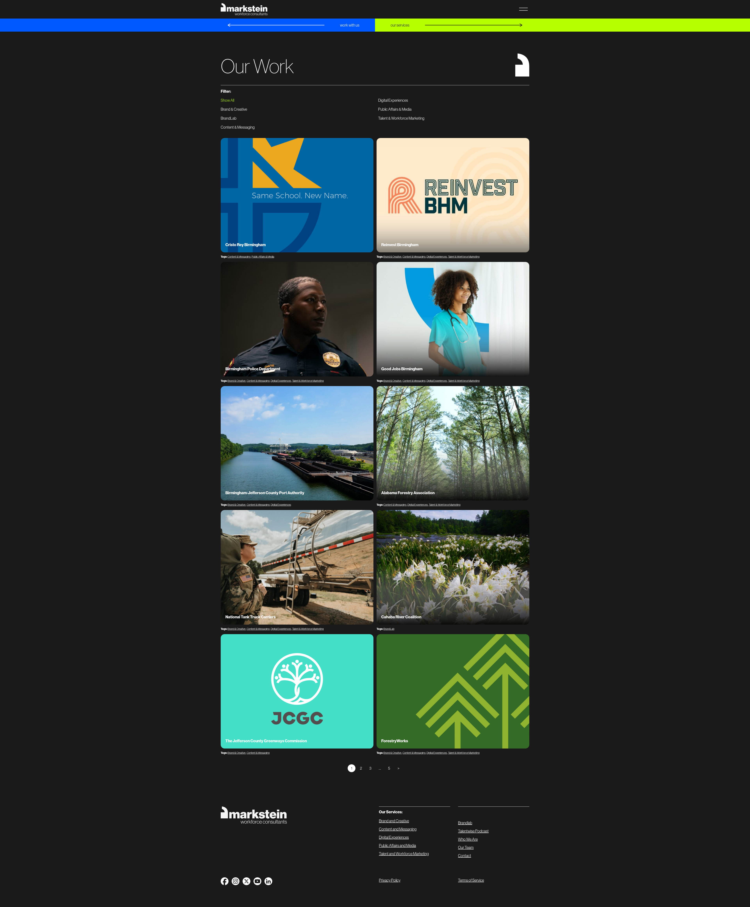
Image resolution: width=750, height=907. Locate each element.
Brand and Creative (394, 821)
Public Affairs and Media (397, 845)
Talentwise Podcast (473, 831)
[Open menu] (523, 9)
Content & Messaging (238, 127)
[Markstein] (244, 9)
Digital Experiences (393, 100)
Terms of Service (471, 880)
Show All (227, 100)
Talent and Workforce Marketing (404, 854)
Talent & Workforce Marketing (401, 118)
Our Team (466, 847)
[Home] (254, 815)
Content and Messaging (398, 829)
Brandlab (465, 823)
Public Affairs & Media (395, 109)
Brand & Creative (234, 109)
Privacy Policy (389, 880)
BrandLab (229, 118)
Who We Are (468, 839)
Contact (464, 856)
